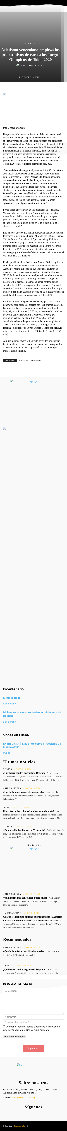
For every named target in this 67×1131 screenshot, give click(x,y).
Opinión (7, 769)
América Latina (12, 913)
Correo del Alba (34, 66)
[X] (27, 89)
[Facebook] (20, 89)
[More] (56, 89)
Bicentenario (9, 703)
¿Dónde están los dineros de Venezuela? (24, 830)
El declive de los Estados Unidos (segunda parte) (28, 811)
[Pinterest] (35, 89)
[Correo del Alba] (18, 66)
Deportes (30, 44)
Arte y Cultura (12, 788)
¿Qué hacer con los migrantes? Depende (24, 773)
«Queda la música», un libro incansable (23, 792)
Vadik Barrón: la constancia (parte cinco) (25, 897)
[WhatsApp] (42, 89)
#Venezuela (36, 361)
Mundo (6, 752)
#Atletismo (23, 361)
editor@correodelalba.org (23, 1097)
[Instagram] (32, 1113)
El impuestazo (11, 697)
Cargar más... (34, 1048)
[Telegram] (49, 89)
